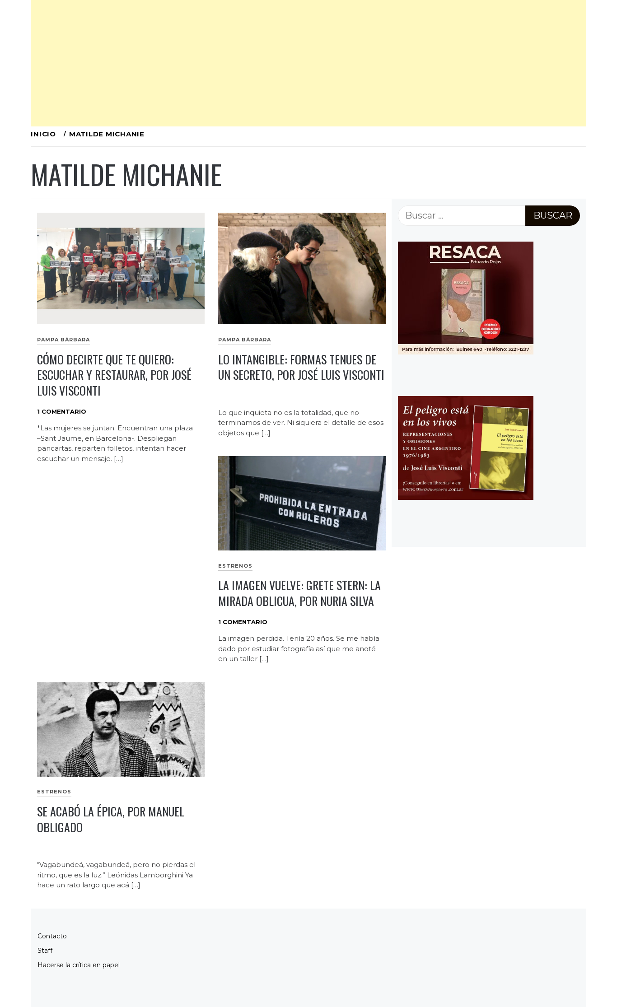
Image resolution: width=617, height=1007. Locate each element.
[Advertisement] (302, 63)
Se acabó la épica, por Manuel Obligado (110, 819)
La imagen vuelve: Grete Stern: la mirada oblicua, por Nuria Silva (299, 593)
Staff (44, 950)
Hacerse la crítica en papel (78, 965)
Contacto (52, 936)
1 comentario (61, 411)
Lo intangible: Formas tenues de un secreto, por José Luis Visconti (301, 367)
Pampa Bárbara (63, 339)
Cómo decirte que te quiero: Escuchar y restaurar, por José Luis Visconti (114, 374)
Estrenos (235, 566)
